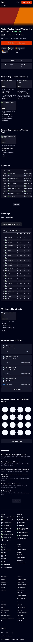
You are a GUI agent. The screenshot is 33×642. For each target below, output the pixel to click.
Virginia (6, 51)
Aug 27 (4, 175)
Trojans (9, 275)
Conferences (9, 217)
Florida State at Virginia (23, 93)
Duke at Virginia (6, 93)
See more (16, 204)
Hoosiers (10, 237)
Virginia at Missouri (7, 325)
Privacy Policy (14, 639)
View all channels (16, 441)
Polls (2, 217)
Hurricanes (10, 260)
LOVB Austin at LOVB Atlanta (10, 484)
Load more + (16, 501)
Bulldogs (10, 242)
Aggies (9, 252)
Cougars (10, 265)
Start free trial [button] (26, 2)
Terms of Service (5, 639)
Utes (9, 273)
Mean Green (11, 298)
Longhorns (10, 268)
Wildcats (10, 278)
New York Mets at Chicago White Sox (13, 454)
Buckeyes (10, 240)
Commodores (11, 270)
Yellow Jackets (11, 291)
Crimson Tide (11, 258)
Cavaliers (10, 283)
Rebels (9, 250)
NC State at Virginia (7, 114)
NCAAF (12, 48)
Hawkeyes (10, 293)
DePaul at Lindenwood (8, 491)
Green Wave (10, 286)
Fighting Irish (11, 263)
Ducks (9, 247)
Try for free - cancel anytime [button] (16, 43)
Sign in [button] (18, 2)
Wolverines (10, 281)
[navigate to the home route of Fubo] (3, 2)
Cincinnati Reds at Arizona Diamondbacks (15, 469)
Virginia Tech (21, 48)
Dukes (9, 296)
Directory (21, 639)
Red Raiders (10, 245)
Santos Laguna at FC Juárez (10, 462)
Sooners (10, 255)
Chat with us (20, 620)
